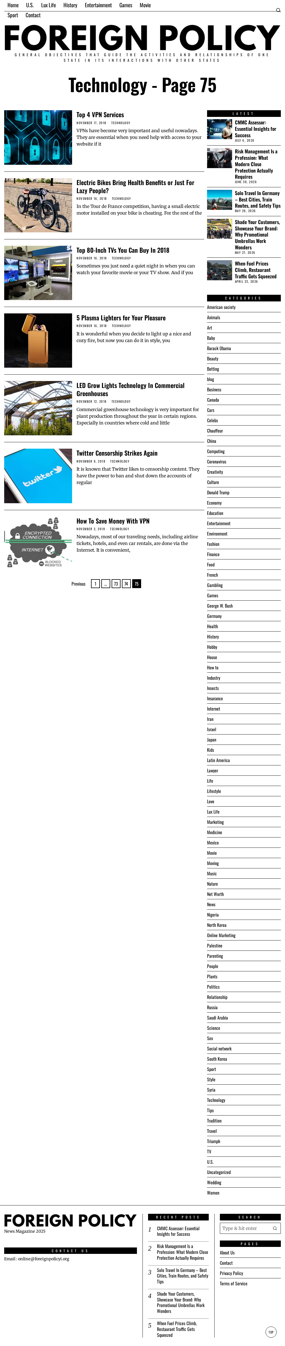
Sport (211, 1069)
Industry (213, 677)
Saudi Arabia (217, 1017)
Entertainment (218, 523)
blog (210, 379)
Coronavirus (216, 461)
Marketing (215, 822)
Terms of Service (233, 1283)
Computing (216, 451)
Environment (217, 533)
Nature (212, 883)
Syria (211, 1089)
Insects (213, 688)
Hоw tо (212, 667)
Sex (210, 1038)
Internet (213, 708)
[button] (275, 1228)
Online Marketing (221, 935)
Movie (212, 852)
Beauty (212, 358)
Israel (211, 729)
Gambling (215, 585)
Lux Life (213, 811)
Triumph (213, 1141)
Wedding (214, 1182)
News (211, 904)
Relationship (217, 997)
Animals (213, 317)
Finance (213, 554)
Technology (121, 123)
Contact (226, 1262)
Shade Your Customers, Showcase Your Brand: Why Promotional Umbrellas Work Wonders (257, 234)
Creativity (215, 471)
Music (212, 873)
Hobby (212, 646)
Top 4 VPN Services (100, 114)
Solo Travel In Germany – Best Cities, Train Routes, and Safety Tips (258, 199)
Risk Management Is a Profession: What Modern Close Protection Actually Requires (256, 164)
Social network (219, 1048)
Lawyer (212, 770)
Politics (213, 986)
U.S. (210, 1161)
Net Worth (215, 894)
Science (213, 1028)
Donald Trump (218, 492)
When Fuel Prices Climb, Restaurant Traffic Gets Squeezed (256, 269)
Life (210, 780)
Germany (214, 616)
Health (212, 626)
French (212, 574)
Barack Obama (219, 348)
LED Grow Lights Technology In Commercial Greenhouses (131, 389)
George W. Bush (220, 605)
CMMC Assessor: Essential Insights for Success (255, 128)
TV (209, 1151)
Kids (210, 749)
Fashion (213, 544)
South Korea (217, 1058)
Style (211, 1079)
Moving (213, 863)
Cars (210, 410)
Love (210, 801)
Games (212, 595)
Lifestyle (214, 791)
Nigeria (213, 914)
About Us (227, 1252)
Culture (213, 482)
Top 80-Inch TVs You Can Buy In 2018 (123, 250)
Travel (212, 1131)
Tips (210, 1110)
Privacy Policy (231, 1273)
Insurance (215, 698)
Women (213, 1192)
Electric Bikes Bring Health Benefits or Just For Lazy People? (135, 186)
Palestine (214, 945)
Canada (213, 399)
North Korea (217, 925)
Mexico (213, 842)
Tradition (214, 1120)
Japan (211, 739)
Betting (213, 368)
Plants (212, 976)
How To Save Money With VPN (113, 521)
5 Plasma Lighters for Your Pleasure (121, 317)
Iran (210, 719)
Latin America (218, 760)
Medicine (214, 832)
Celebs (212, 420)
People (212, 966)
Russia (212, 1007)
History (213, 636)
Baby (211, 338)
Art (209, 327)
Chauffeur (215, 430)
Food (211, 564)
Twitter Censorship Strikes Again (117, 453)
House (212, 657)
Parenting (215, 955)
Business (214, 389)
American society (221, 307)
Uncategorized (219, 1172)
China (211, 441)
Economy (214, 502)
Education (215, 513)
